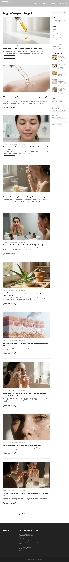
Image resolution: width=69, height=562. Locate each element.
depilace (63, 117)
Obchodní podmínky (40, 537)
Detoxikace (55, 42)
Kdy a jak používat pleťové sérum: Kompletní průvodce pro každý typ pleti (25, 98)
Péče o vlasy (55, 40)
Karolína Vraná (14, 46)
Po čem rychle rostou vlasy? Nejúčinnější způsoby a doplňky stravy (25, 542)
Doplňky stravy (56, 31)
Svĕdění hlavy (53, 3)
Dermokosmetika (57, 44)
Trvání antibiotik (63, 3)
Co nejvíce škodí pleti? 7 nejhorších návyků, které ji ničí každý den (24, 245)
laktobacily (54, 106)
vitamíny (54, 124)
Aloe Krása (6, 1)
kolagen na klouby (56, 117)
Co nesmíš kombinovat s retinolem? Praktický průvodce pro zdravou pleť (25, 494)
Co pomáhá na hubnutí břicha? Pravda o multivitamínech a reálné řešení (26, 535)
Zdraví (54, 29)
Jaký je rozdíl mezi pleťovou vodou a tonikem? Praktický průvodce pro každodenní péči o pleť (26, 394)
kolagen (63, 122)
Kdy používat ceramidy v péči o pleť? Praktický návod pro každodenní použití (26, 344)
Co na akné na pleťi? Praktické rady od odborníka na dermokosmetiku (26, 147)
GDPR (37, 542)
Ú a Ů (35, 3)
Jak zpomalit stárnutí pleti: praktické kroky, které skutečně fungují (24, 197)
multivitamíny (55, 115)
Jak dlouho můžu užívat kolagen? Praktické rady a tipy (26, 548)
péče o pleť (54, 101)
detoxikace (60, 106)
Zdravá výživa (56, 46)
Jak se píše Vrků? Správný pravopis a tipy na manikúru (62, 66)
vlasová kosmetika (56, 122)
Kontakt (37, 545)
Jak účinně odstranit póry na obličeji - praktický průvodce (22, 445)
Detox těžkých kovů (43, 3)
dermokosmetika (55, 108)
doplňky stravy (55, 110)
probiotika (60, 101)
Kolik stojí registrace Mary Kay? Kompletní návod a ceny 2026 (62, 81)
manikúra (54, 113)
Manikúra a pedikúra (57, 35)
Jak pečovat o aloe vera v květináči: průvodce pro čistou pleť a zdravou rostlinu (23, 294)
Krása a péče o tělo (57, 37)
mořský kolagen (61, 113)
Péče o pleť (55, 33)
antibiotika (60, 119)
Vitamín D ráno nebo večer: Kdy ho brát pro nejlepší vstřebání (62, 58)
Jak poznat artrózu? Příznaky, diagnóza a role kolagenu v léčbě (62, 90)
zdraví (53, 103)
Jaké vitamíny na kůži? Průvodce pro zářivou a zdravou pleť (22, 49)
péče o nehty (62, 110)
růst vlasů (60, 124)
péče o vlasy (59, 103)
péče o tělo (54, 119)
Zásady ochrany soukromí (41, 539)
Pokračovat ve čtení (9, 57)
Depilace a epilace (57, 48)
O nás (37, 534)
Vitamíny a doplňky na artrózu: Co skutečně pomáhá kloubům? (62, 73)
